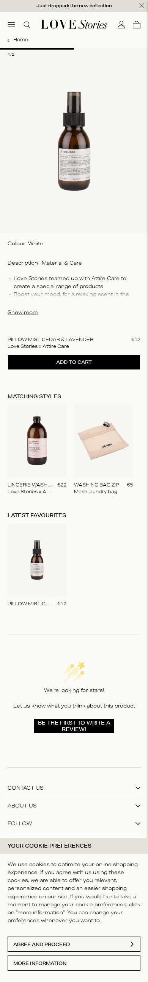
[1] (37, 49)
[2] (111, 49)
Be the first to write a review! (74, 725)
